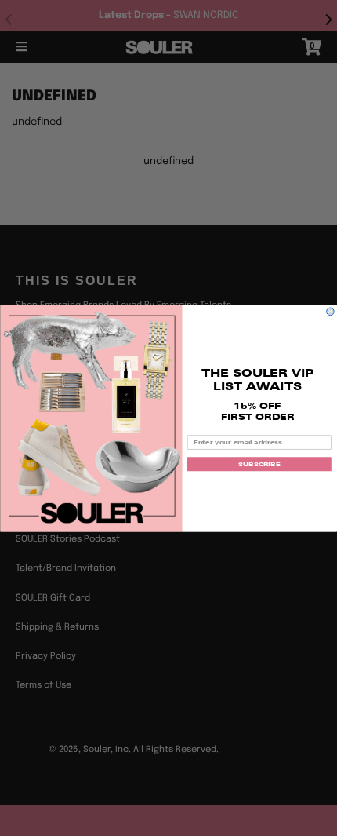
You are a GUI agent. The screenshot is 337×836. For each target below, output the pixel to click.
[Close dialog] (331, 312)
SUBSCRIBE (259, 464)
